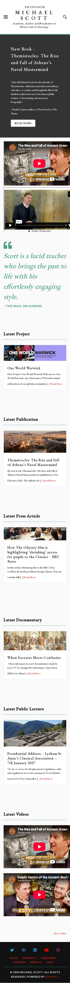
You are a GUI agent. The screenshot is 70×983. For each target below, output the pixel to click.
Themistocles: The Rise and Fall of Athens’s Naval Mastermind (33, 462)
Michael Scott (35, 15)
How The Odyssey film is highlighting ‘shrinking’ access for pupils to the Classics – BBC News (33, 554)
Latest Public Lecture (24, 709)
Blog (14, 958)
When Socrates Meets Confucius (34, 657)
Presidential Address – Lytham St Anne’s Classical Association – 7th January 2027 (34, 758)
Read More (56, 383)
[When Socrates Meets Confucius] (35, 649)
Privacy (36, 962)
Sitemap (19, 962)
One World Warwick (23, 368)
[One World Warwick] (35, 360)
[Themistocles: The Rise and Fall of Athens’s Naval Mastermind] (35, 452)
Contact (29, 958)
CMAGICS (51, 976)
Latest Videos (16, 814)
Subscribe (48, 958)
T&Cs (49, 962)
